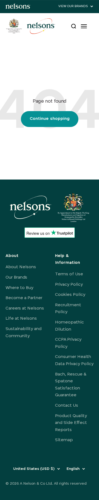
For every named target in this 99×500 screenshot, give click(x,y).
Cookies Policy (70, 295)
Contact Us (66, 405)
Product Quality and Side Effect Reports (71, 423)
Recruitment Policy (68, 308)
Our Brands (16, 277)
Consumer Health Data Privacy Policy (74, 360)
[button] (76, 6)
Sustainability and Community (24, 332)
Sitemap (64, 440)
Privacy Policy (69, 284)
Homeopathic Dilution (69, 326)
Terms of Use (69, 274)
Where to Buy (19, 288)
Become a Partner (24, 298)
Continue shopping (50, 119)
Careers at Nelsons (25, 308)
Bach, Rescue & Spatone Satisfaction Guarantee (71, 385)
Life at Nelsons (21, 318)
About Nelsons (21, 267)
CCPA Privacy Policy (68, 343)
